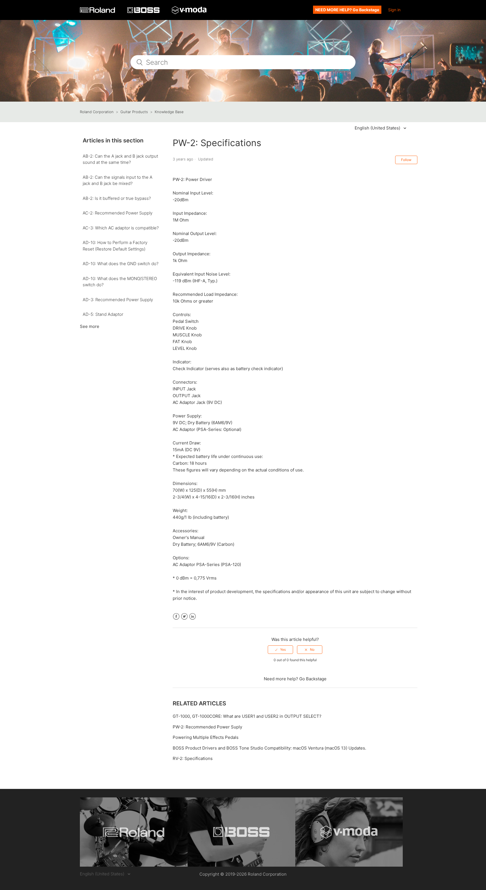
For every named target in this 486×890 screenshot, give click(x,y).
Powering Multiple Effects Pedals (205, 737)
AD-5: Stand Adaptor (103, 314)
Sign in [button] (394, 9)
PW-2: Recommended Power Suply (207, 727)
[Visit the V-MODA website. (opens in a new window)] (349, 832)
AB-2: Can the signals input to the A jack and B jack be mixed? (117, 180)
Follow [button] (406, 160)
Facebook (176, 616)
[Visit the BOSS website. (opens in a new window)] (241, 832)
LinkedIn (192, 616)
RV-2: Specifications (193, 758)
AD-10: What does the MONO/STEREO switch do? (120, 282)
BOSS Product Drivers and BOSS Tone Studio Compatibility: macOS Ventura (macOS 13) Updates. (269, 748)
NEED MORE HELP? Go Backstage (347, 9)
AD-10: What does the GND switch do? (120, 263)
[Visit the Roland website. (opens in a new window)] (134, 832)
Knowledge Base (169, 111)
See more (89, 326)
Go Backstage (313, 678)
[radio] (280, 649)
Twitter (184, 616)
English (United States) (378, 128)
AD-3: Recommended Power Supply (118, 299)
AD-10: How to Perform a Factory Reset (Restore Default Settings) (115, 246)
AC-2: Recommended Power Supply (117, 213)
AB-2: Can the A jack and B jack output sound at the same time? (120, 159)
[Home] (98, 11)
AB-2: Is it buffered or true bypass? (117, 198)
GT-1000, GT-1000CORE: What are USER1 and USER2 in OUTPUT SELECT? (247, 716)
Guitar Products (134, 111)
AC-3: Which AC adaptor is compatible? (121, 228)
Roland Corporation (97, 111)
